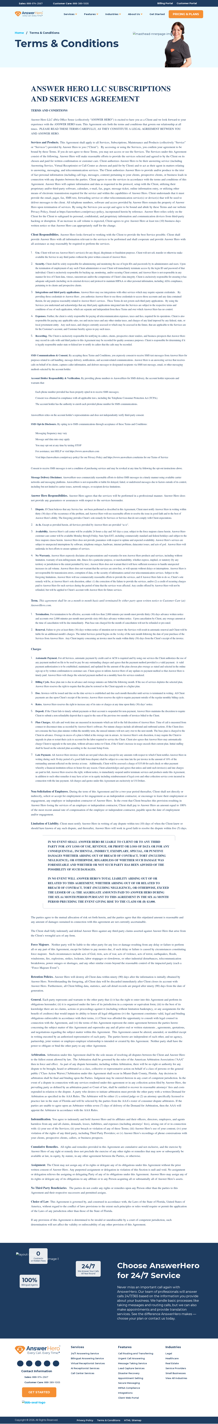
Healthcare (172, 1358)
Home (19, 32)
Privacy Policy (85, 1420)
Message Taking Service (132, 1363)
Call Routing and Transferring (135, 1353)
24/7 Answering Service (85, 1353)
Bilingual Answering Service (87, 1358)
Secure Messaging (129, 1383)
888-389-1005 (81, 3)
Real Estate (172, 1363)
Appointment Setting (130, 1378)
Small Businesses (175, 1373)
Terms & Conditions (108, 1420)
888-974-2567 (35, 3)
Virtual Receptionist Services (88, 1363)
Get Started (39, 1392)
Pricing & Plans (186, 14)
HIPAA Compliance (129, 1388)
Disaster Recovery (128, 1373)
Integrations (125, 1392)
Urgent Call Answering (131, 1358)
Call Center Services (82, 1373)
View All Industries (176, 1378)
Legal (168, 1353)
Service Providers (175, 1368)
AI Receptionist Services (85, 1368)
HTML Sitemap (132, 1420)
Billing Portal (165, 3)
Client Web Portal (128, 1397)
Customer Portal (187, 3)
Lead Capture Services (131, 1368)
